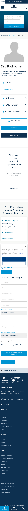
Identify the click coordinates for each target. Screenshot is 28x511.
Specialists (12, 36)
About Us (3, 414)
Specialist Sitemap (6, 467)
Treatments (4, 420)
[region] (14, 255)
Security (3, 473)
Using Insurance (14, 188)
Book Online (14, 135)
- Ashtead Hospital (8, 89)
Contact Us (14, 128)
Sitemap (3, 464)
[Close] (25, 246)
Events (3, 442)
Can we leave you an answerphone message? (12, 341)
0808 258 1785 (7, 267)
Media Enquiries (5, 492)
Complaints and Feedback (8, 486)
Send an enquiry (5, 489)
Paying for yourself (14, 182)
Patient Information (6, 445)
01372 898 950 (15, 121)
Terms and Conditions (7, 458)
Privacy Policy (4, 461)
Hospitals (3, 417)
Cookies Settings (14, 263)
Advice (3, 439)
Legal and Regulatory (6, 455)
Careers (8, 1)
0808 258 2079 (8, 404)
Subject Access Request (7, 483)
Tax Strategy (4, 470)
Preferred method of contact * (8, 332)
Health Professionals (17, 1)
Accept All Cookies (14, 258)
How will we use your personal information (14, 353)
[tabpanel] (14, 228)
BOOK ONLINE (6, 272)
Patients (3, 1)
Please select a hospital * (7, 309)
